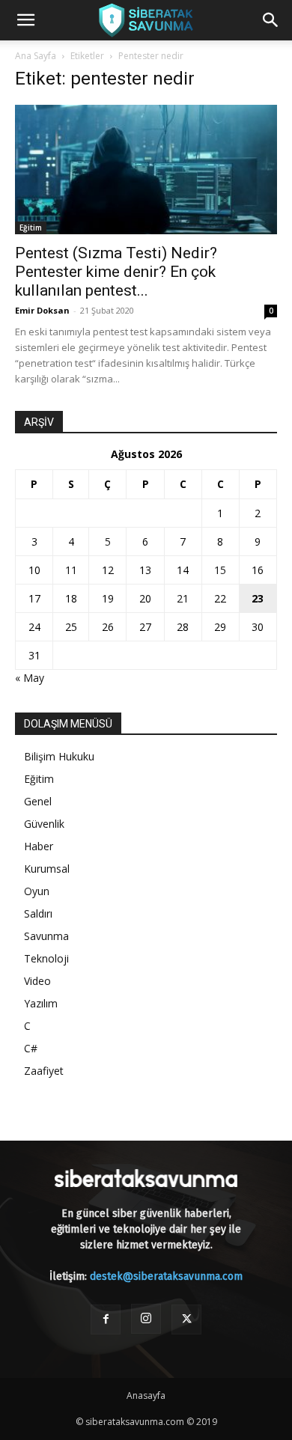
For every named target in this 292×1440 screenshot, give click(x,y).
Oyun (36, 891)
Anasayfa (146, 1395)
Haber (38, 846)
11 (71, 570)
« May (29, 678)
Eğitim (30, 227)
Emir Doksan (42, 310)
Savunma (46, 936)
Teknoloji (46, 958)
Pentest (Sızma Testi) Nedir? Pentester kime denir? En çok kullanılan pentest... (116, 271)
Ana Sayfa (35, 55)
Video (37, 981)
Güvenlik (44, 824)
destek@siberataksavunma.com (166, 1276)
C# (30, 1048)
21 (183, 598)
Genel (38, 801)
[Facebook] (106, 1319)
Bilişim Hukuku (59, 756)
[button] (25, 20)
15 (220, 570)
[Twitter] (186, 1319)
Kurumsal (47, 868)
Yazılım (41, 1003)
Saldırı (38, 913)
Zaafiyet (44, 1071)
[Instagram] (146, 1319)
